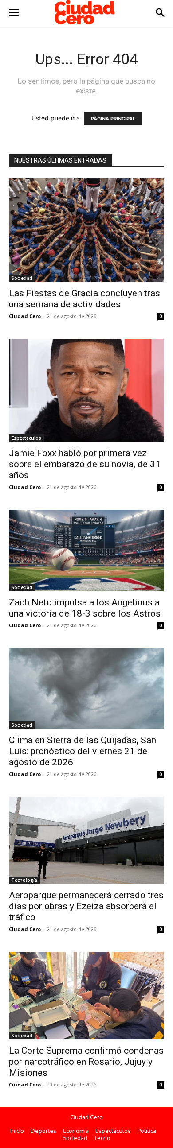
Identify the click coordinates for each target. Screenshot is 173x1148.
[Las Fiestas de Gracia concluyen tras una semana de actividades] (86, 230)
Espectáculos (26, 438)
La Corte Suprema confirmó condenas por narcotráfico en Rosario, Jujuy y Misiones (86, 1061)
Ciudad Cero (25, 316)
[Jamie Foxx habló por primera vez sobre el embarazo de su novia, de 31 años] (86, 390)
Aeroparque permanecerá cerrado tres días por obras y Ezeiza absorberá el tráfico (86, 906)
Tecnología (24, 880)
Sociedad (22, 278)
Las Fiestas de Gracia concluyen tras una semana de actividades (84, 299)
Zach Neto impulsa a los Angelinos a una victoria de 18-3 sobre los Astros (85, 608)
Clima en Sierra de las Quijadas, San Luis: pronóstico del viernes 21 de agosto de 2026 (82, 751)
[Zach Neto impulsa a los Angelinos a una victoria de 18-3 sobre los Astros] (86, 550)
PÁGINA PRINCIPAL (113, 119)
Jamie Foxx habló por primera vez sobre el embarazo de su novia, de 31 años (85, 464)
